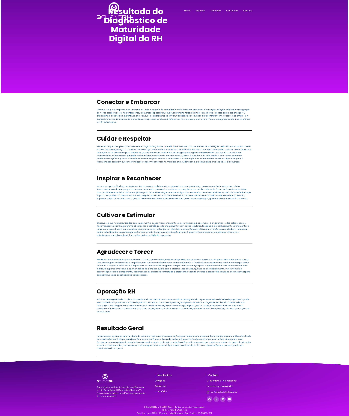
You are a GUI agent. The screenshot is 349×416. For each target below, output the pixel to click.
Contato (247, 10)
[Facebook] (209, 399)
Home (187, 10)
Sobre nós (216, 10)
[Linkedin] (223, 399)
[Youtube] (229, 399)
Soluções (200, 10)
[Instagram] (216, 399)
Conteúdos (232, 10)
